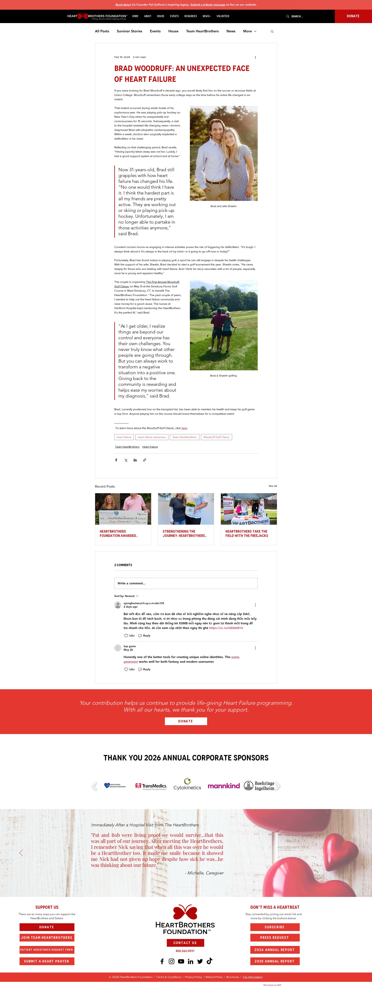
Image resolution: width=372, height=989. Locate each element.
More (247, 31)
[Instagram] (171, 961)
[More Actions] (255, 605)
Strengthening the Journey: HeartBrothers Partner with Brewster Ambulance (184, 533)
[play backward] (94, 786)
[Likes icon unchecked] (126, 635)
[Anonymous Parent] (180, 887)
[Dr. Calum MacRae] (177, 887)
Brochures (233, 977)
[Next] (351, 853)
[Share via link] (144, 460)
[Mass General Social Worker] (194, 887)
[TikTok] (209, 961)
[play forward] (277, 786)
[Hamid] (198, 887)
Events (155, 31)
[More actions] (255, 57)
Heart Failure (150, 446)
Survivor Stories (129, 31)
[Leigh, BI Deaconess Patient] (184, 887)
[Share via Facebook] (116, 460)
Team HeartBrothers (202, 31)
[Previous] (21, 853)
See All (273, 485)
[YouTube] (181, 961)
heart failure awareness (152, 437)
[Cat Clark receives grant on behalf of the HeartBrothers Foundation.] (123, 509)
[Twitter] (200, 961)
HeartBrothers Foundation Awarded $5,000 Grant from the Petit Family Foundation (120, 533)
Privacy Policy (194, 977)
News (230, 31)
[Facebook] (162, 961)
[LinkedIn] (190, 961)
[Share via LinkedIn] (135, 460)
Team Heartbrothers (184, 437)
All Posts (102, 31)
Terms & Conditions (168, 977)
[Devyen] (191, 887)
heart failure (124, 437)
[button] (147, 16)
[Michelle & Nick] (173, 887)
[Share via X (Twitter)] (125, 460)
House (173, 31)
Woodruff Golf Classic (216, 437)
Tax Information (253, 977)
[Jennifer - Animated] (187, 887)
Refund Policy (214, 977)
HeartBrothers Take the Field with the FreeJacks (247, 533)
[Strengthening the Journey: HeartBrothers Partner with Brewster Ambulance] (186, 509)
